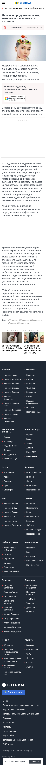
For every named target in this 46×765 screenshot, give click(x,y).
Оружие (7, 563)
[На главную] (23, 3)
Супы (28, 654)
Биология (8, 481)
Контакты (7, 727)
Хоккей (29, 448)
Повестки (30, 548)
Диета (29, 481)
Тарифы (7, 450)
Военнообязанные (34, 561)
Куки (22, 761)
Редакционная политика (14, 709)
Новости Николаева (9, 420)
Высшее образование (32, 402)
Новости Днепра (11, 384)
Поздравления (33, 534)
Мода (28, 512)
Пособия (30, 408)
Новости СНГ (10, 517)
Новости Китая (10, 521)
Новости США (10, 508)
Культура (30, 521)
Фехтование (31, 456)
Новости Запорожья (9, 398)
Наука (5, 467)
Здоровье (29, 467)
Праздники (30, 580)
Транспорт (8, 441)
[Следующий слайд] (43, 8)
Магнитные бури (33, 530)
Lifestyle (28, 498)
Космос (7, 477)
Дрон (6, 485)
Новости (6, 370)
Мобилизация (31, 542)
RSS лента (8, 744)
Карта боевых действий (10, 549)
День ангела (32, 607)
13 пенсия (8, 645)
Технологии (9, 473)
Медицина (31, 392)
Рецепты (29, 640)
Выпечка (30, 645)
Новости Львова (11, 392)
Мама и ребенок (33, 473)
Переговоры (9, 559)
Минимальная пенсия (10, 666)
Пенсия (5, 640)
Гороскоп (30, 504)
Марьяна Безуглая (12, 627)
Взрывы (7, 554)
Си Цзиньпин (10, 596)
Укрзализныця (10, 459)
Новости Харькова (12, 379)
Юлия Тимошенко (12, 623)
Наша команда (9, 731)
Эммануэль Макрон (9, 602)
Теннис (29, 443)
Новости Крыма (11, 414)
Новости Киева (11, 375)
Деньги (7, 437)
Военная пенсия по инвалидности (12, 660)
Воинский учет (32, 565)
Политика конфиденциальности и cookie (21, 705)
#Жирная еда (23, 323)
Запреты (30, 603)
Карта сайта (8, 735)
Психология (31, 485)
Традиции (30, 599)
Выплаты (30, 384)
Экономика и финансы (8, 430)
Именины (30, 612)
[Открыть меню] (4, 3)
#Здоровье (13, 320)
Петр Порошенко (11, 618)
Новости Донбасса (12, 410)
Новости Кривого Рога (11, 404)
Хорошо (35, 762)
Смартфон (8, 490)
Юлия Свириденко (12, 631)
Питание (30, 477)
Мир (4, 498)
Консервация (32, 650)
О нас (5, 701)
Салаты (29, 662)
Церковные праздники (31, 586)
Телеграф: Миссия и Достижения (18, 740)
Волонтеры (9, 567)
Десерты (30, 658)
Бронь (29, 552)
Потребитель (32, 508)
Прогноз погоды (33, 412)
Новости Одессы (11, 388)
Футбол (29, 435)
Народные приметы (31, 593)
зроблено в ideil (8, 757)
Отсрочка (30, 556)
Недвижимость (10, 446)
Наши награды (9, 723)
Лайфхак (30, 525)
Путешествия (32, 517)
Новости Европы (11, 504)
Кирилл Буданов (11, 614)
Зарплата (30, 375)
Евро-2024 (31, 452)
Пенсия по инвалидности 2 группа (11, 652)
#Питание (24, 320)
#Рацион (12, 323)
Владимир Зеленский (8, 586)
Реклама (7, 718)
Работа (29, 379)
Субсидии (30, 388)
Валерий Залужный (8, 608)
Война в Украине (10, 542)
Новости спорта (32, 429)
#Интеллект (36, 320)
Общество (30, 370)
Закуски (29, 667)
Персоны (6, 580)
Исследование (33, 490)
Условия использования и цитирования (21, 714)
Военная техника (11, 572)
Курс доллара (10, 454)
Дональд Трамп (11, 592)
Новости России (11, 512)
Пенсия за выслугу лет (12, 673)
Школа (29, 397)
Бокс (28, 439)
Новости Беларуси (12, 525)
